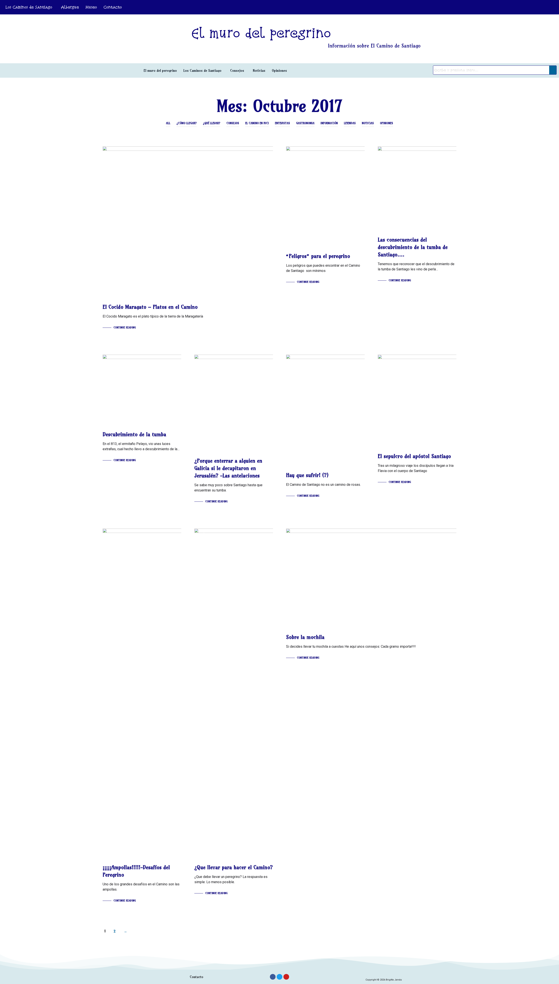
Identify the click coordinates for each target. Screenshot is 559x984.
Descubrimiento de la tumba (134, 434)
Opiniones (279, 70)
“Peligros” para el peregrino (318, 256)
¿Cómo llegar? (186, 123)
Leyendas (350, 123)
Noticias (259, 70)
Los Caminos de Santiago (28, 7)
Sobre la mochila (305, 637)
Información (329, 123)
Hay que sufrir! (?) (307, 475)
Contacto (113, 7)
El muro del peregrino (160, 70)
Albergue (70, 7)
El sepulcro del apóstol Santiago (414, 456)
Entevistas (282, 123)
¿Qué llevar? (211, 123)
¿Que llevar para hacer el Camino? (233, 867)
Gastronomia (305, 123)
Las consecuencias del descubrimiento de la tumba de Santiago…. (413, 247)
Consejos (237, 70)
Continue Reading (125, 327)
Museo (91, 7)
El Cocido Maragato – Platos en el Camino (150, 307)
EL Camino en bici (257, 123)
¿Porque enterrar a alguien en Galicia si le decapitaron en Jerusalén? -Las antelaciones (228, 468)
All (168, 123)
